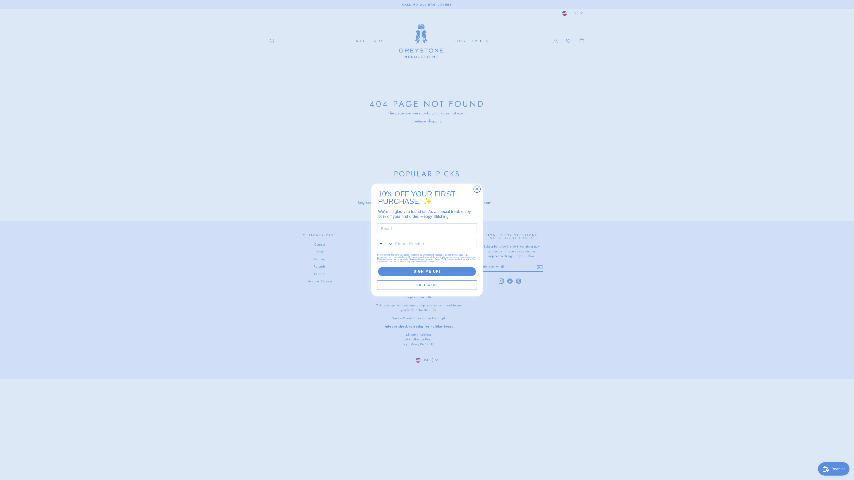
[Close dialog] (477, 189)
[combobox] (385, 244)
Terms (432, 261)
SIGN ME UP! (427, 271)
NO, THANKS (427, 285)
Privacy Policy (421, 261)
